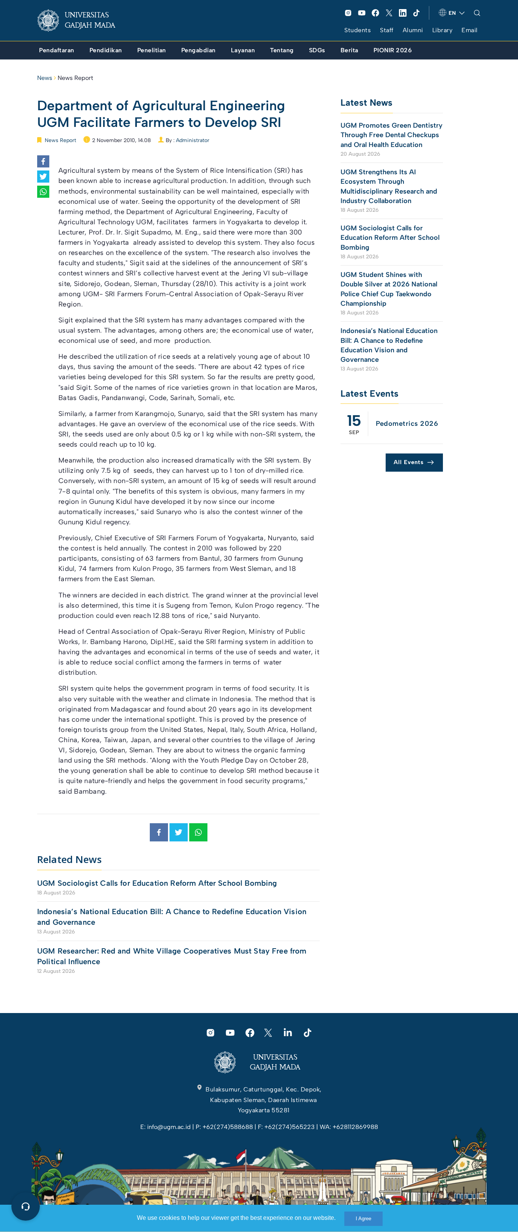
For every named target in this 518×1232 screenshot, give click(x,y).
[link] (82, 20)
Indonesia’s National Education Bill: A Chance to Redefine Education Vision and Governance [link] (171, 917)
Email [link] (469, 30)
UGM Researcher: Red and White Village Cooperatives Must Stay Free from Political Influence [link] (172, 956)
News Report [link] (75, 77)
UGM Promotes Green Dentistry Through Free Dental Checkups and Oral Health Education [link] (392, 135)
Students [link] (357, 30)
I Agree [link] (363, 1218)
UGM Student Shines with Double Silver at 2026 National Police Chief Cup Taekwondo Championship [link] (389, 289)
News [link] (44, 77)
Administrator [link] (192, 140)
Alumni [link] (413, 30)
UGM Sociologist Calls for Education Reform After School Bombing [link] (157, 883)
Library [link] (442, 30)
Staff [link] (387, 30)
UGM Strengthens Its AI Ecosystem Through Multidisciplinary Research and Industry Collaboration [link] (389, 186)
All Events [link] (409, 462)
